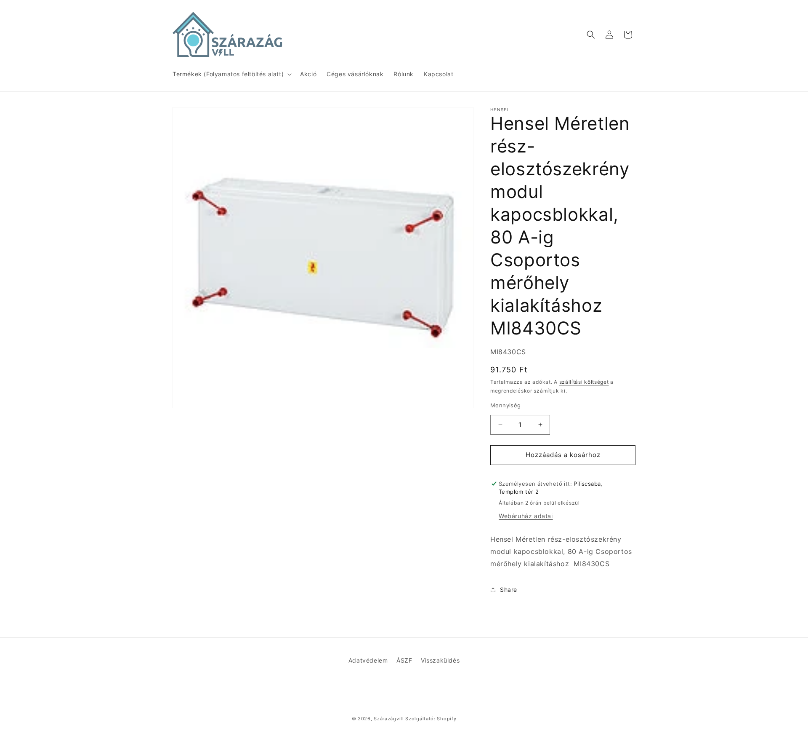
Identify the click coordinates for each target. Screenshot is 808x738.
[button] (231, 74)
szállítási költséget (584, 382)
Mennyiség (505, 405)
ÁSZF (404, 660)
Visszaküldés (440, 660)
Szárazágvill (389, 719)
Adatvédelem (368, 660)
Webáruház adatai (526, 515)
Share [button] (508, 589)
